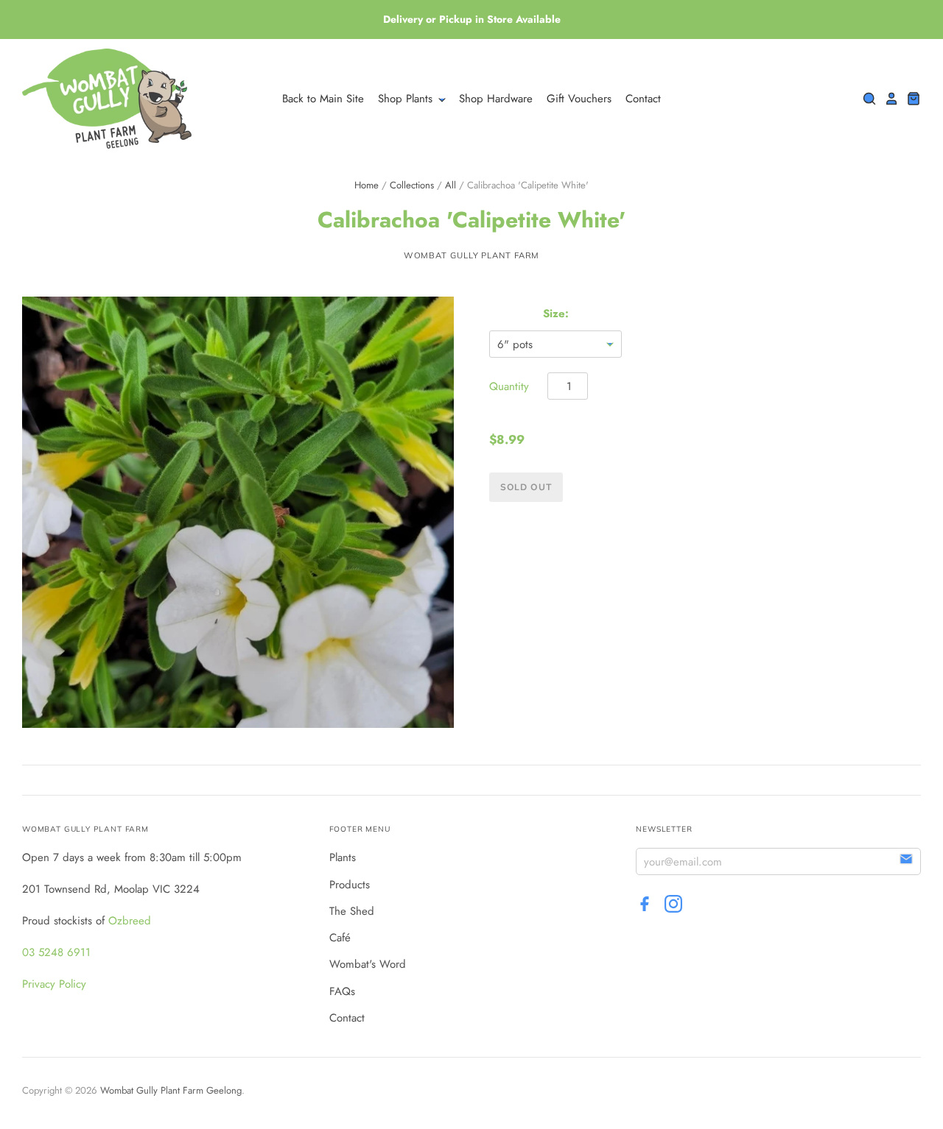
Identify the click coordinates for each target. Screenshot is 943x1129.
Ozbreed (129, 921)
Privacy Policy (54, 984)
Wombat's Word (367, 964)
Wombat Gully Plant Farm (472, 255)
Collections (412, 185)
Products (349, 885)
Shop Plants (407, 99)
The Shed (351, 911)
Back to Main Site (323, 99)
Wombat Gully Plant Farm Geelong (171, 1090)
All (450, 185)
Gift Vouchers (579, 99)
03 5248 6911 (56, 952)
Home (366, 185)
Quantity (509, 386)
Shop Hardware (496, 99)
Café (340, 938)
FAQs (342, 991)
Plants (342, 857)
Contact (643, 99)
